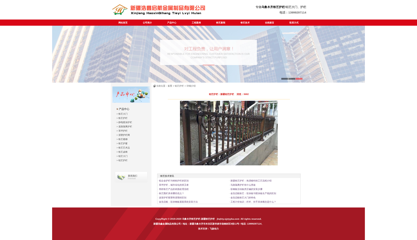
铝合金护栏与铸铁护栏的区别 (174, 180)
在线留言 (269, 22)
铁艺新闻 (220, 22)
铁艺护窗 (123, 143)
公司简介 (147, 22)
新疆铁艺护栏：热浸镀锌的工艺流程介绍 (251, 180)
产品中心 (171, 22)
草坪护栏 (123, 130)
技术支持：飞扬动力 (208, 228)
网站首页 (123, 22)
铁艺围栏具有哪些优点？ (171, 193)
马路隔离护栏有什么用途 (243, 185)
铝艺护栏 (123, 160)
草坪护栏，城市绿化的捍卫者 (174, 185)
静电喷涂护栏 (125, 122)
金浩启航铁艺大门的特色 (243, 197)
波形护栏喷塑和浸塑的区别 (172, 197)
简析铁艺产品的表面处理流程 (174, 189)
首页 (170, 86)
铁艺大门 (123, 114)
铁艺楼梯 (123, 139)
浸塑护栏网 (124, 135)
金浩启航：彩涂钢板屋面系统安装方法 (178, 201)
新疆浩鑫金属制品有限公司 (167, 223)
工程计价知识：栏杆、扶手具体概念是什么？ (253, 201)
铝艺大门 (123, 156)
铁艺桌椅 (123, 152)
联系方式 (294, 22)
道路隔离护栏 (125, 126)
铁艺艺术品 (124, 147)
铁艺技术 (245, 22)
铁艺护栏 (123, 118)
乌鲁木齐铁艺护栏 (273, 7)
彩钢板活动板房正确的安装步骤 (246, 189)
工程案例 (196, 22)
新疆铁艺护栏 (208, 219)
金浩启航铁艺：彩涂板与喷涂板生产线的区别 (253, 193)
